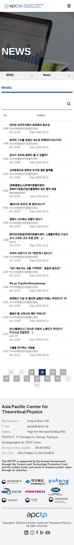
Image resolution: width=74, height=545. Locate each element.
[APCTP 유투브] (47, 533)
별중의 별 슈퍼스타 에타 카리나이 (27, 313)
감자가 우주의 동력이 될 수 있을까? (28, 155)
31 (31, 372)
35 (6, 378)
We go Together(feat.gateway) (27, 283)
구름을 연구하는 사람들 (22, 347)
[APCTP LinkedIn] (26, 533)
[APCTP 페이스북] (37, 533)
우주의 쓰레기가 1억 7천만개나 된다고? (30, 253)
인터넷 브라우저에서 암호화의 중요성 (29, 124)
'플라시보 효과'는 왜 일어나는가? (27, 204)
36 (16, 378)
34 (63, 372)
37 (26, 378)
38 (37, 378)
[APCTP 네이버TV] (42, 533)
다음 (68, 378)
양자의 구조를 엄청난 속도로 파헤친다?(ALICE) (35, 140)
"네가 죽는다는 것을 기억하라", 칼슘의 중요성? (35, 268)
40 (57, 378)
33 (52, 372)
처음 (11, 372)
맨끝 (37, 385)
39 (47, 378)
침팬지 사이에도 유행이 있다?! (26, 219)
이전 (21, 372)
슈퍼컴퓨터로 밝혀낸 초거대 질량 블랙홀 (31, 170)
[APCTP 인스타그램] (32, 533)
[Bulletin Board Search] (69, 104)
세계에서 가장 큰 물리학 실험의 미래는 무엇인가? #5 (38, 298)
